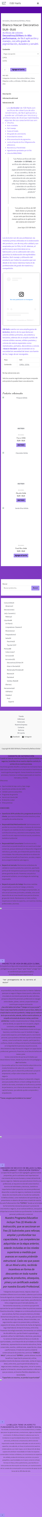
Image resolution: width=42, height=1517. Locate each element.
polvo (33, 81)
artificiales (17, 81)
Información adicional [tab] (10, 98)
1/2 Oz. (27, 364)
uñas (4, 84)
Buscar (5, 584)
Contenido (6, 49)
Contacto (21, 727)
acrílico (11, 81)
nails (29, 81)
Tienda (21, 716)
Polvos (28, 21)
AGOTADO (21, 445)
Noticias (21, 730)
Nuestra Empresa (21, 725)
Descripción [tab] (7, 94)
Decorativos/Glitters (17, 21)
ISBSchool (21, 719)
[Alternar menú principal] (38, 3)
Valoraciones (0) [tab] (8, 103)
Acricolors (6, 21)
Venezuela (21, 722)
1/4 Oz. (21, 364)
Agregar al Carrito (18, 69)
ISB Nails (15, 3)
